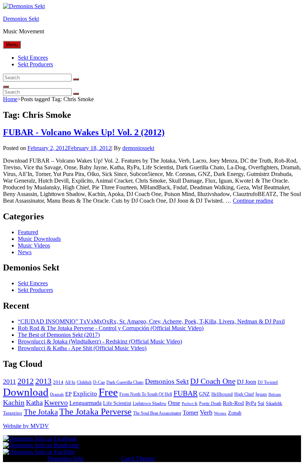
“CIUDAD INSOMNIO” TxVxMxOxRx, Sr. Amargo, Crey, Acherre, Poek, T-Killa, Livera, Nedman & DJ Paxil (151, 321)
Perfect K (190, 404)
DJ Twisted (268, 382)
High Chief (244, 394)
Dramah (57, 394)
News (25, 252)
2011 (9, 381)
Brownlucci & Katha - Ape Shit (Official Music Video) (82, 348)
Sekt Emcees (33, 57)
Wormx (220, 413)
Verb (206, 412)
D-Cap (99, 382)
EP (68, 394)
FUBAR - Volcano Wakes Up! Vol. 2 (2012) (84, 132)
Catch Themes (138, 458)
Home (10, 99)
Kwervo (56, 402)
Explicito (85, 393)
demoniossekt (138, 148)
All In (70, 382)
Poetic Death (210, 403)
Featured (28, 232)
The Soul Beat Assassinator (157, 413)
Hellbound (222, 394)
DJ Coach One (212, 381)
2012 (25, 381)
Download (26, 392)
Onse (174, 402)
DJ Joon (246, 381)
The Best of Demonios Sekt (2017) (59, 335)
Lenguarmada (85, 402)
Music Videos (34, 245)
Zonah (234, 413)
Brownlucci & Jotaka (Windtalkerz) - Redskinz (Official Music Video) (100, 341)
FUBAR (186, 393)
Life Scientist (117, 403)
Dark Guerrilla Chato (124, 382)
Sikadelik (274, 403)
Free (108, 392)
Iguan (261, 394)
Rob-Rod (233, 403)
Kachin (13, 402)
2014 (58, 382)
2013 (43, 381)
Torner (190, 412)
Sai (261, 403)
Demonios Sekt (21, 19)
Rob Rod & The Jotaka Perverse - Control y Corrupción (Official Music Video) (111, 328)
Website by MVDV (26, 426)
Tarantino (12, 413)
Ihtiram (274, 394)
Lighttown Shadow (149, 403)
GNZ (204, 394)
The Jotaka (41, 412)
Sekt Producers (35, 64)
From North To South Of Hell (145, 394)
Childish (84, 382)
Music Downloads (39, 239)
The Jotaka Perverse (95, 411)
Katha (34, 402)
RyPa (250, 403)
